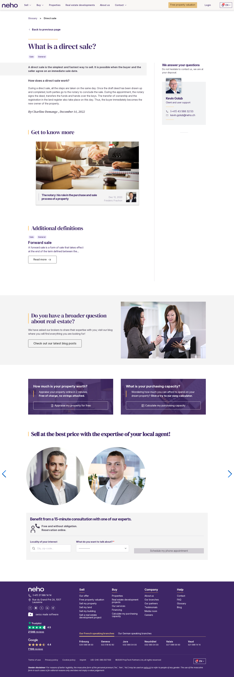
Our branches (152, 599)
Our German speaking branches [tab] (135, 633)
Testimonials (151, 607)
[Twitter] (41, 608)
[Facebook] (30, 608)
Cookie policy (68, 660)
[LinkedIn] (47, 608)
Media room (151, 611)
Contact (181, 595)
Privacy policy (51, 660)
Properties (117, 595)
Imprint (83, 660)
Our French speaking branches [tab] (96, 633)
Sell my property (88, 603)
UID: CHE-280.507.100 (100, 660)
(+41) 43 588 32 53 (181, 111)
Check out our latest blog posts (54, 343)
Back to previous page (46, 29)
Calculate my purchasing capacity (165, 405)
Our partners (151, 603)
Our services (118, 606)
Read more (40, 259)
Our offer (84, 595)
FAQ (179, 599)
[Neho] (10, 5)
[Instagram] (36, 608)
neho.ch (147, 667)
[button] (182, 5)
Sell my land (85, 607)
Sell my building (87, 611)
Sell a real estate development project (90, 616)
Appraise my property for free (72, 405)
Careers (149, 615)
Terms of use (34, 660)
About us (149, 595)
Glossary (32, 18)
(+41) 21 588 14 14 (42, 595)
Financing (117, 609)
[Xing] (53, 608)
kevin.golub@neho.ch (182, 115)
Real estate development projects (125, 600)
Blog (179, 607)
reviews (36, 631)
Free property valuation (91, 599)
